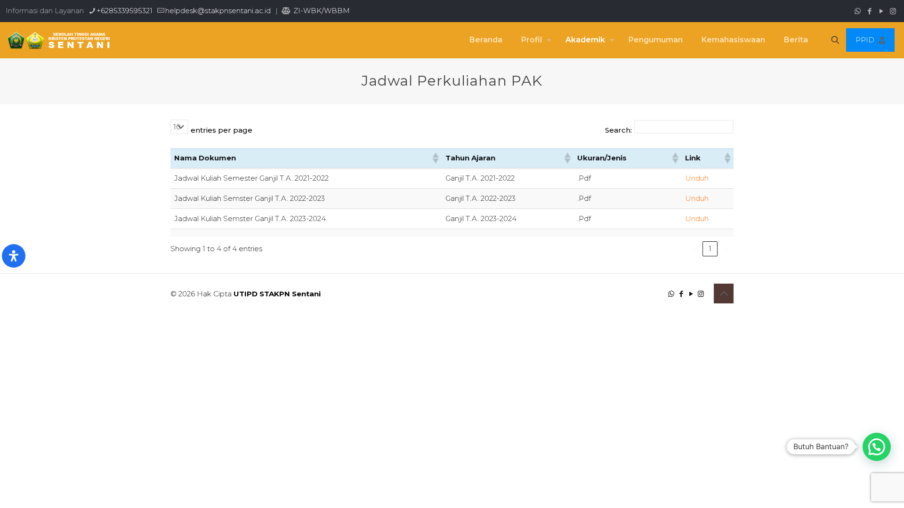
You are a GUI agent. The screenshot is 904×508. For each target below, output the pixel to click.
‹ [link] (694, 248)
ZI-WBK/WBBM (320, 10)
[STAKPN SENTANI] (56, 40)
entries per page (221, 130)
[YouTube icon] (881, 11)
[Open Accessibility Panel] (13, 256)
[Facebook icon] (869, 11)
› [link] (726, 248)
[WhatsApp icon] (857, 11)
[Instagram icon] (892, 11)
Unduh (697, 178)
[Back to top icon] (724, 293)
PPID (865, 39)
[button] (435, 158)
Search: (618, 130)
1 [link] (710, 248)
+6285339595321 (125, 10)
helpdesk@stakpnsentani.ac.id (218, 10)
